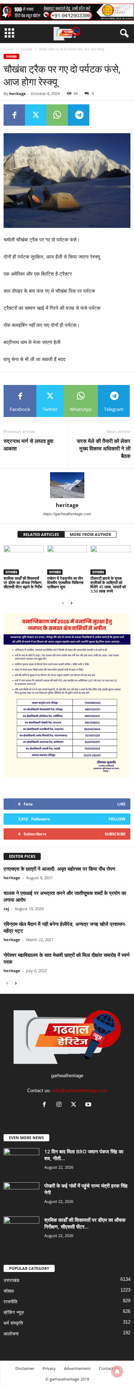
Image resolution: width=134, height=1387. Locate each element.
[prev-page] (62, 603)
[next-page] (71, 603)
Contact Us (109, 1368)
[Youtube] (89, 1105)
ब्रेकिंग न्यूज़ (14, 1312)
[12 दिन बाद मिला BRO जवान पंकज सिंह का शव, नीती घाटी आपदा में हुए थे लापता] (21, 1161)
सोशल (9, 1291)
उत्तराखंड (26, 49)
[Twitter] (35, 115)
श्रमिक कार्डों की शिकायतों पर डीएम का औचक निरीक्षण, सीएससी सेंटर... (84, 1223)
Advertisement (77, 1368)
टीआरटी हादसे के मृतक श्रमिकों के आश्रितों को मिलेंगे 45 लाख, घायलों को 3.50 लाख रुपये (108, 584)
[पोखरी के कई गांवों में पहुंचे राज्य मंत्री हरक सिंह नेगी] (21, 1195)
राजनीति (10, 1301)
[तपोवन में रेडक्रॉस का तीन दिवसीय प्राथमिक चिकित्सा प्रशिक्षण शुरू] (67, 560)
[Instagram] (60, 1105)
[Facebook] (14, 115)
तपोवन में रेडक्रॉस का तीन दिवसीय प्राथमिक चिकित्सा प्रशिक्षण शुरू (65, 582)
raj (6, 908)
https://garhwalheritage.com (67, 514)
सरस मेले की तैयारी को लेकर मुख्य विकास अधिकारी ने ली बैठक (103, 448)
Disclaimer (24, 1368)
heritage (17, 93)
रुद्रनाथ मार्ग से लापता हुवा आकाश (28, 444)
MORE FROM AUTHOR (90, 534)
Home (9, 49)
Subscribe (115, 833)
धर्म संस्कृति (13, 1323)
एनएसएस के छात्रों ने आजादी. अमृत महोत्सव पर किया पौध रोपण (59, 868)
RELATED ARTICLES (41, 534)
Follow (117, 819)
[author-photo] (67, 485)
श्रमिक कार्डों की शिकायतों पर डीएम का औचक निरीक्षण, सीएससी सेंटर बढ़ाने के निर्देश (23, 582)
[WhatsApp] (57, 115)
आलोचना (11, 1333)
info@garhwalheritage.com (80, 1090)
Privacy (49, 1368)
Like (121, 804)
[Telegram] (78, 115)
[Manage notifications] (117, 1371)
